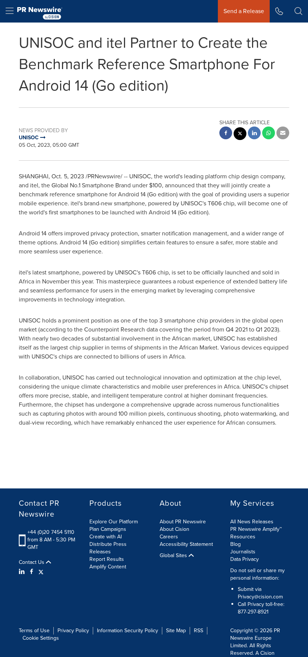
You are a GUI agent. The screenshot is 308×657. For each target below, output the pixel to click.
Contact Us (32, 562)
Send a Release (243, 11)
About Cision (174, 529)
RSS (198, 630)
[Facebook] (31, 572)
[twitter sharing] (240, 134)
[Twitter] (40, 572)
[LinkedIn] (23, 572)
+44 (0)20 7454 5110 (50, 532)
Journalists (242, 552)
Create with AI (105, 537)
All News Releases (251, 522)
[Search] (298, 11)
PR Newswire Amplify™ (256, 529)
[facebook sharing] (225, 134)
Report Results (106, 559)
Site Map (176, 630)
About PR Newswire (183, 522)
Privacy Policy (73, 630)
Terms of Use (34, 630)
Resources (242, 537)
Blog (235, 544)
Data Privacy (244, 559)
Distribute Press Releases (108, 548)
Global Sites (174, 555)
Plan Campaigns (107, 529)
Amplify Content (107, 567)
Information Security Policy (127, 630)
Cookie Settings (41, 638)
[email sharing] (282, 134)
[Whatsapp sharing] (268, 134)
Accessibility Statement (186, 544)
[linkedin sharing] (254, 134)
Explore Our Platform (113, 522)
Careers (169, 537)
